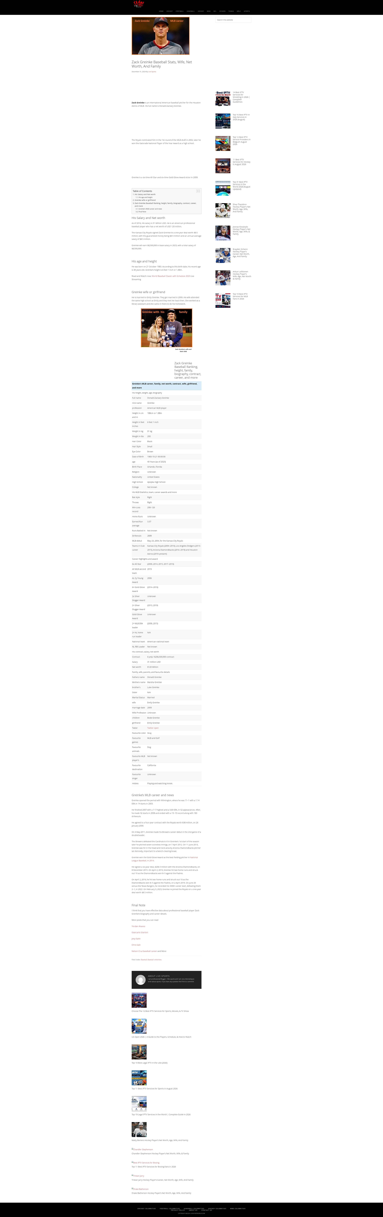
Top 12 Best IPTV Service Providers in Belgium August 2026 (242, 141)
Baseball (144, 960)
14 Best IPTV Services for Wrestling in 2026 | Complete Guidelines (241, 97)
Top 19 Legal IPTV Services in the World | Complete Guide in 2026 (161, 1114)
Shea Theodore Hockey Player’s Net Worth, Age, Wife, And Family (241, 208)
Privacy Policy (178, 1210)
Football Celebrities (170, 1208)
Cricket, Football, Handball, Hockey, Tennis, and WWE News (150, 4)
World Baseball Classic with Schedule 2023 (171, 276)
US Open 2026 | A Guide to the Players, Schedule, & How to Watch (161, 1037)
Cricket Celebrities (147, 1208)
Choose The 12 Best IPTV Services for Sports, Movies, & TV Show (160, 1011)
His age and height (146, 197)
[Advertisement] (167, 87)
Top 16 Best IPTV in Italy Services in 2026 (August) (241, 117)
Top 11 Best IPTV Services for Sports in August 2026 (155, 1088)
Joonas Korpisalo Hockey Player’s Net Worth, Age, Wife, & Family (241, 230)
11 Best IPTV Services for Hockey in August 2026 (241, 162)
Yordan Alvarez (138, 926)
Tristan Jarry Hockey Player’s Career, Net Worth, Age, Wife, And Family (162, 1180)
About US (193, 1210)
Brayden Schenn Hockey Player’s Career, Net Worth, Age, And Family (241, 253)
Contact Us (206, 1210)
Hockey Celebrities (217, 1208)
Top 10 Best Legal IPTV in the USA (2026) (149, 1062)
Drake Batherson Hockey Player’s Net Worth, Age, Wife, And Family (161, 1193)
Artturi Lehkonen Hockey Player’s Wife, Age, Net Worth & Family (242, 275)
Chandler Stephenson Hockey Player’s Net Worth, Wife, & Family (160, 1153)
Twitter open (153, 728)
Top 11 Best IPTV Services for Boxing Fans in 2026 (154, 1166)
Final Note (142, 212)
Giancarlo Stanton (140, 932)
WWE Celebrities (238, 1208)
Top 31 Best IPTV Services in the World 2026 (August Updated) (241, 185)
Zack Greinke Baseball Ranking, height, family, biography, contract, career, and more (165, 204)
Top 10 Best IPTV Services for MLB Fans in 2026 (240, 296)
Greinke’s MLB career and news (150, 209)
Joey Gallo (136, 938)
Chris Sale (136, 945)
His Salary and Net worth (145, 194)
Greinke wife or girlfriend (145, 200)
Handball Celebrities (194, 1208)
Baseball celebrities (154, 960)
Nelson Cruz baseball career (144, 951)
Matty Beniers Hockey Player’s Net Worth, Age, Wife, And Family (160, 1140)
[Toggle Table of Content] (197, 191)
